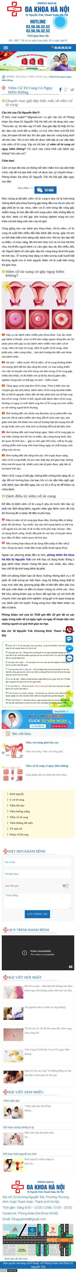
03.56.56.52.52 (62, 47)
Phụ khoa (21, 76)
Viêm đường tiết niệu (21, 822)
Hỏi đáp (6, 846)
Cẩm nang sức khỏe (13, 843)
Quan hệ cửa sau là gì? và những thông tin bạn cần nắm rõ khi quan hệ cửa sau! (48, 1072)
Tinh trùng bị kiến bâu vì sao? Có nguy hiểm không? (47, 1051)
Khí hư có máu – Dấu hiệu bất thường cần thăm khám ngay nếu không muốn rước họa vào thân (48, 988)
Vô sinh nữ (16, 828)
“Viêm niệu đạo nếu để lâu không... (38, 1108)
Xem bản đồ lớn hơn (16, 1258)
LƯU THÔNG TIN (37, 914)
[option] (38, 61)
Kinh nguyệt (17, 793)
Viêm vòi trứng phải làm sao (42, 742)
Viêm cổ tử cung (38, 76)
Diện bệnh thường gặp (14, 784)
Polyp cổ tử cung (19, 834)
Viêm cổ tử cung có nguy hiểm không (47, 765)
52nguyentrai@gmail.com (28, 1219)
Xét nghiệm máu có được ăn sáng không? (45, 1007)
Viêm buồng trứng (20, 811)
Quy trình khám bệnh (28, 930)
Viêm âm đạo (17, 805)
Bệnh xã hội (8, 840)
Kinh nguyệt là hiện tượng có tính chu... (39, 1161)
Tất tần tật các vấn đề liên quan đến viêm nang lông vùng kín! (48, 1030)
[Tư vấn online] (38, 719)
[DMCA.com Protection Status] (9, 1270)
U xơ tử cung (17, 799)
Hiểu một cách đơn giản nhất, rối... (39, 1134)
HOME (10, 76)
